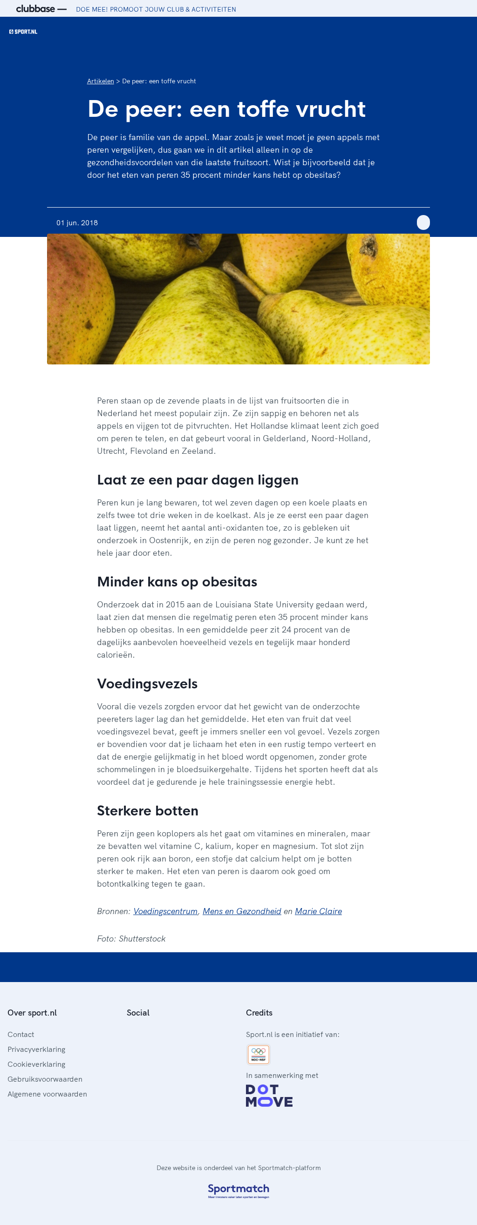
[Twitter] (160, 1033)
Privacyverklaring (36, 1049)
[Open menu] (461, 32)
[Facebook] (130, 1033)
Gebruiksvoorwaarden (44, 1079)
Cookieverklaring (36, 1064)
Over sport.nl (32, 1012)
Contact (20, 1034)
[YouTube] (175, 1033)
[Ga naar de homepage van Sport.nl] (23, 31)
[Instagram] (145, 1033)
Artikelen (100, 81)
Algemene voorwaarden (47, 1093)
